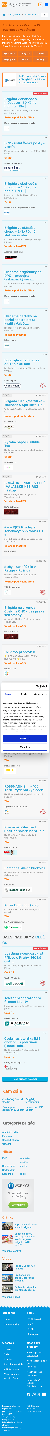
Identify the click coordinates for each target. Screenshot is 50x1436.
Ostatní (6, 1143)
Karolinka (7, 1173)
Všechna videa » (11, 1297)
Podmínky (8, 1359)
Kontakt (7, 1349)
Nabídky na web (11, 1369)
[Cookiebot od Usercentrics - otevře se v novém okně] (36, 687)
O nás (6, 1354)
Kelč (4, 1158)
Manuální (7, 1136)
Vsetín (23, 1166)
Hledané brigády (11, 1324)
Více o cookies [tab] (40, 694)
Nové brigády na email (25, 1079)
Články (7, 1319)
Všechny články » (12, 1251)
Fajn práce (32, 1375)
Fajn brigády (33, 1355)
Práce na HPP (34, 1108)
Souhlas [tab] (9, 694)
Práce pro (13, 1108)
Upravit (23, 747)
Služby (31, 1329)
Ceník (31, 1324)
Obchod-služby (10, 1140)
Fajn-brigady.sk (34, 1386)
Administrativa (10, 1132)
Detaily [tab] (24, 694)
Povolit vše (25, 738)
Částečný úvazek (13, 1100)
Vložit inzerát (34, 1319)
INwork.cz (31, 1367)
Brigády (32, 1100)
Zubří (23, 1173)
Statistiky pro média (13, 1364)
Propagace (33, 1334)
